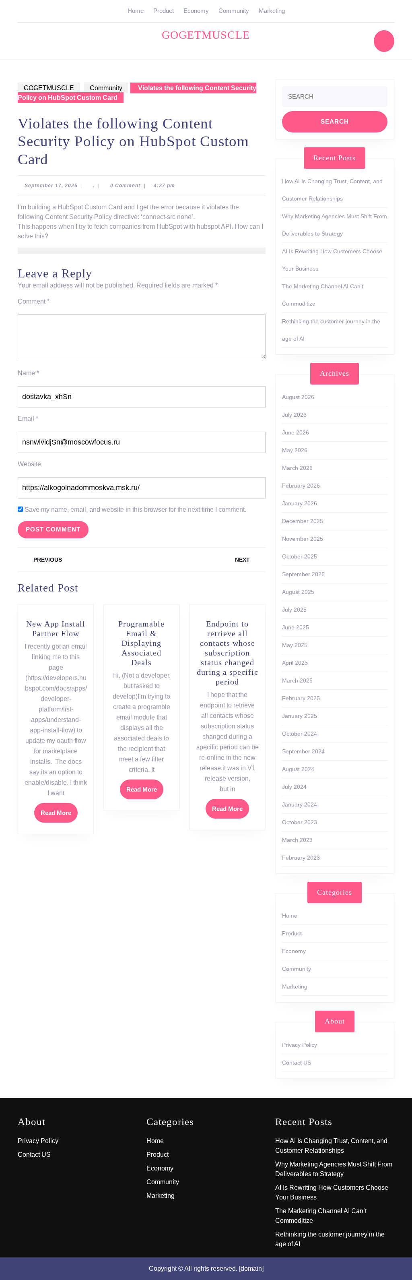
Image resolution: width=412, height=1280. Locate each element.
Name (28, 373)
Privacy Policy (299, 1045)
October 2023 (299, 822)
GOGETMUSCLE (206, 35)
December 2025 (302, 521)
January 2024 (299, 804)
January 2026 (299, 503)
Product (163, 10)
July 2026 (294, 415)
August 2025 (298, 592)
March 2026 (297, 468)
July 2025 (294, 609)
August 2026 (298, 397)
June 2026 (295, 432)
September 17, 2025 (51, 185)
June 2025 (295, 627)
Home (136, 10)
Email (28, 418)
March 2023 (297, 840)
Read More (59, 816)
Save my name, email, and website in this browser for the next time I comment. (135, 509)
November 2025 (302, 539)
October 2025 (299, 556)
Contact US (296, 1062)
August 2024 (298, 769)
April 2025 (295, 663)
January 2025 (299, 716)
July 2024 (294, 787)
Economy (196, 10)
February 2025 (301, 698)
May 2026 (294, 450)
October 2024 (299, 733)
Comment (33, 301)
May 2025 (294, 645)
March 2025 (297, 680)
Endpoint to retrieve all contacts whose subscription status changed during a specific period (227, 652)
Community (233, 10)
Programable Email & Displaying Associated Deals (141, 643)
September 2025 (303, 574)
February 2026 (301, 485)
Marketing (272, 10)
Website (29, 464)
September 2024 (303, 751)
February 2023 (301, 857)
